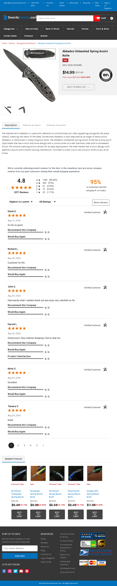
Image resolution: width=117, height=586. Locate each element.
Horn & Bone (102, 28)
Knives (85, 28)
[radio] (46, 180)
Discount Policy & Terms (67, 535)
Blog (43, 550)
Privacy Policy (66, 541)
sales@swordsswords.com (15, 3)
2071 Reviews (24, 192)
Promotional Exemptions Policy (66, 547)
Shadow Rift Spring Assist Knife (93, 494)
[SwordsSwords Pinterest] (27, 571)
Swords (70, 28)
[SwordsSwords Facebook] (4, 571)
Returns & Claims (65, 556)
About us (45, 546)
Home (43, 539)
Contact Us (46, 554)
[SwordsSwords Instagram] (9, 571)
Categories (9, 28)
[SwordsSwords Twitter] (15, 571)
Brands (44, 35)
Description (11, 125)
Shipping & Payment (65, 563)
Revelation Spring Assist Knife (36, 494)
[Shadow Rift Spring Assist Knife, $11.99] (94, 473)
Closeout (28, 35)
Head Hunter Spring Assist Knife (74, 494)
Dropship (86, 3)
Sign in (107, 3)
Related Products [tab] (13, 458)
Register (107, 8)
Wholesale (74, 3)
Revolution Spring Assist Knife (55, 494)
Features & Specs (32, 125)
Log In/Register (48, 558)
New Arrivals (31, 28)
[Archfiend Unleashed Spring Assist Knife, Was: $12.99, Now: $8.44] (19, 473)
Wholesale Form (67, 568)
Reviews (44, 542)
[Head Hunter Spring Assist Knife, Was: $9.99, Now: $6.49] (75, 473)
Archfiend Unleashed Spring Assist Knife (17, 495)
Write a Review (101, 202)
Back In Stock (52, 28)
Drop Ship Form (67, 572)
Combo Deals (10, 35)
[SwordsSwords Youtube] (21, 571)
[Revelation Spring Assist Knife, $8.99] (38, 473)
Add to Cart (19, 514)
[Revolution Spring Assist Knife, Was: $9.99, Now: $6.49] (57, 473)
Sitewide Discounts (56, 125)
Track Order (46, 562)
